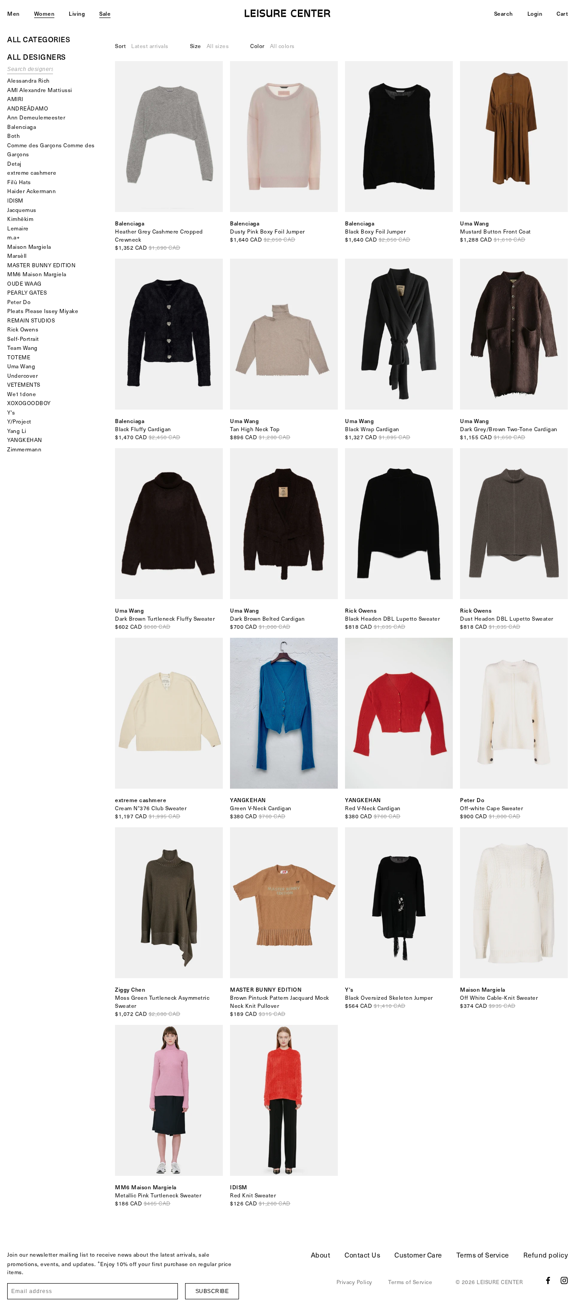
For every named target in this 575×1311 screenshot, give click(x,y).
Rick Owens (22, 329)
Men (13, 13)
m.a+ (13, 237)
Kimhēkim (20, 219)
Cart (562, 13)
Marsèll (17, 256)
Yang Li (17, 431)
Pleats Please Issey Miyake (42, 311)
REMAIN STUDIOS (31, 320)
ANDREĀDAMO (27, 108)
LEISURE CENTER (500, 1282)
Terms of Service (482, 1255)
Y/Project (19, 421)
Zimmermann (24, 449)
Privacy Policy (354, 1282)
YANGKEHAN (24, 440)
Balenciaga (21, 127)
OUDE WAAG (24, 283)
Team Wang (22, 348)
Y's (11, 412)
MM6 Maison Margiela (36, 274)
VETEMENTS (23, 384)
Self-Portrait (23, 339)
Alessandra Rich (28, 80)
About (321, 1255)
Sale (105, 13)
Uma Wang (21, 366)
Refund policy (545, 1255)
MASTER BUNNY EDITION (41, 265)
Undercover (22, 375)
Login (535, 13)
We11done (21, 394)
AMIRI (15, 99)
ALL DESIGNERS (36, 56)
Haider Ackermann (31, 191)
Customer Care (418, 1255)
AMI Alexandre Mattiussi (39, 90)
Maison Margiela (29, 247)
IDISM (15, 200)
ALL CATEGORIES (38, 39)
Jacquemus (21, 210)
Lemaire (18, 228)
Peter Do (19, 302)
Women (44, 13)
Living (77, 13)
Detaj (14, 163)
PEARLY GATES (27, 292)
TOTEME (18, 357)
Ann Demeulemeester (36, 117)
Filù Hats (19, 182)
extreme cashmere (31, 172)
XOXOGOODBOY (29, 403)
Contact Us (362, 1255)
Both (13, 136)
